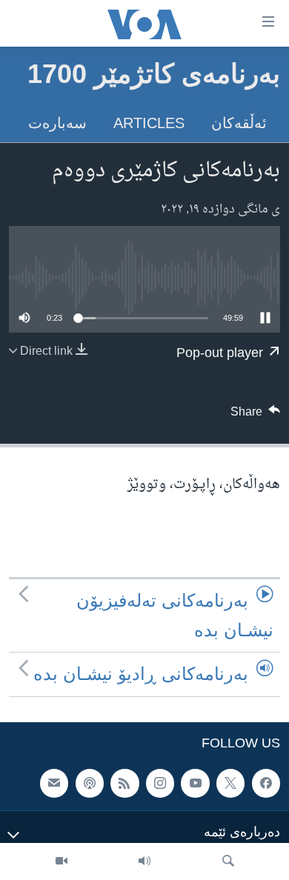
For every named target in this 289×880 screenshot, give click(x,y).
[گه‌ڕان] (228, 861)
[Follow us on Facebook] (266, 783)
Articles (149, 123)
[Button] (255, 415)
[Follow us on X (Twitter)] (230, 783)
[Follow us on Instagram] (160, 783)
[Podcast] (90, 783)
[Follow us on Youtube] (195, 783)
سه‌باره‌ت (57, 123)
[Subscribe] (54, 783)
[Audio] (144, 861)
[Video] (61, 861)
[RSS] (124, 783)
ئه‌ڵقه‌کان (239, 123)
